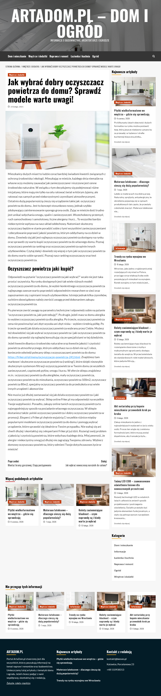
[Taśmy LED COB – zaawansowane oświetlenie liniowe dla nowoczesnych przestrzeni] (134, 462)
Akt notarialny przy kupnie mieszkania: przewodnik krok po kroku (132, 410)
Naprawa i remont (59, 56)
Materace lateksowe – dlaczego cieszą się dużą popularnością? (57, 514)
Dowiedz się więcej (122, 142)
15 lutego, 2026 (123, 264)
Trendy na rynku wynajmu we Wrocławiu (130, 258)
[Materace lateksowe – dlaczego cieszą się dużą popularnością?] (57, 495)
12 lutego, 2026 (87, 525)
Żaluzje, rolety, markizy (19, 683)
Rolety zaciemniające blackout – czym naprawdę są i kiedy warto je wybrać (90, 515)
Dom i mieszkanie (17, 56)
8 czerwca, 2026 (17, 521)
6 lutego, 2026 (122, 418)
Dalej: (86, 463)
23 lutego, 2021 (17, 106)
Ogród (95, 56)
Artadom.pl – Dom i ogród (79, 22)
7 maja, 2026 (51, 521)
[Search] (154, 56)
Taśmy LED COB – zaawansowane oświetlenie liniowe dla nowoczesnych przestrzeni (132, 485)
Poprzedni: (29, 463)
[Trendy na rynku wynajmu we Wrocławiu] (134, 237)
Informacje (120, 248)
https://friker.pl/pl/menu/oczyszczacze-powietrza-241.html (44, 357)
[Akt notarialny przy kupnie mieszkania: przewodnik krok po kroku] (134, 387)
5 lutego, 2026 (122, 493)
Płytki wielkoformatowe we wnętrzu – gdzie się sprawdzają (21, 514)
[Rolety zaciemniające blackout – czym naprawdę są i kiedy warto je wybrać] (92, 495)
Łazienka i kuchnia (80, 56)
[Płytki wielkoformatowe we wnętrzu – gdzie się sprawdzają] (22, 495)
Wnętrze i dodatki (37, 56)
